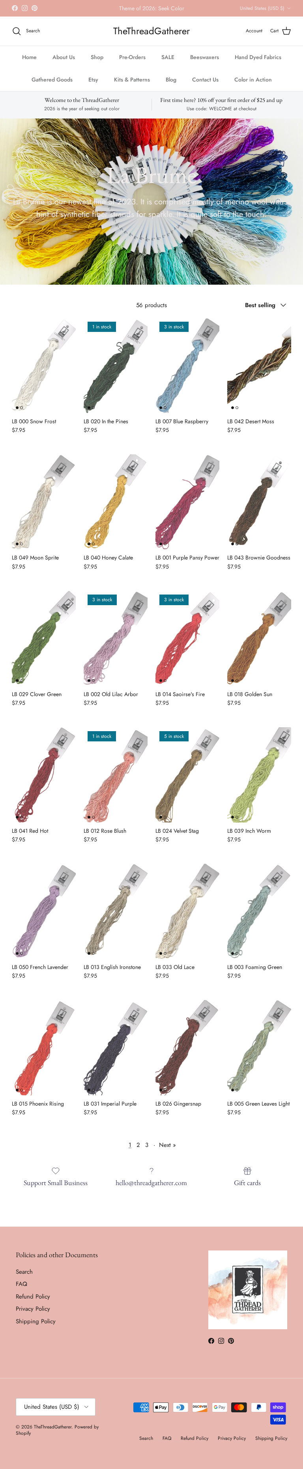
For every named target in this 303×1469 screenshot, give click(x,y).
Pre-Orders (132, 63)
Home (29, 63)
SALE (167, 63)
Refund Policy (33, 1303)
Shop (97, 63)
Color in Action (253, 86)
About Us (63, 63)
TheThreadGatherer (52, 1433)
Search (24, 1278)
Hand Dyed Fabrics (258, 63)
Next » (167, 1151)
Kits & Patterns (132, 86)
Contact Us (205, 86)
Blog (171, 86)
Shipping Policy (36, 1328)
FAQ (21, 1290)
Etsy (93, 86)
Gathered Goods (52, 86)
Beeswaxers (204, 63)
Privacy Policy (33, 1315)
